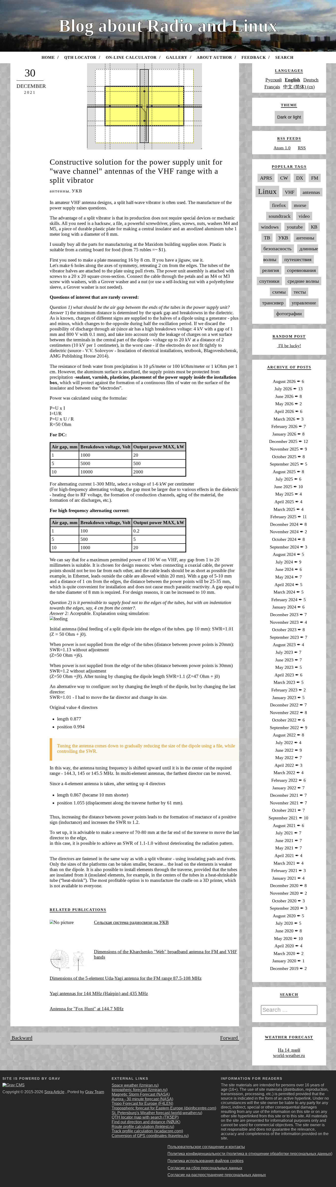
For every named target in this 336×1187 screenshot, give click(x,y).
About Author (214, 57)
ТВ (267, 237)
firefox (279, 205)
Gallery (176, 57)
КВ (314, 227)
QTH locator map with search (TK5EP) (145, 1117)
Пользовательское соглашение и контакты (206, 1147)
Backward (21, 1038)
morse (300, 205)
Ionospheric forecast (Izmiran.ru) (140, 1090)
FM (314, 178)
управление (304, 302)
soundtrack (279, 216)
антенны (59, 190)
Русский (273, 79)
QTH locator (80, 57)
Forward (229, 1038)
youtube (295, 227)
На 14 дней (289, 1050)
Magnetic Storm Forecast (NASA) (141, 1094)
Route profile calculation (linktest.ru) (143, 1127)
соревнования (301, 270)
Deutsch (311, 79)
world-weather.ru (289, 1055)
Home (48, 57)
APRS (266, 178)
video (304, 216)
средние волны (303, 281)
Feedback (254, 57)
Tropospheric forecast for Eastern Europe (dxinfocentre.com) (164, 1108)
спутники (269, 281)
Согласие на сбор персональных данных (205, 1168)
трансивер (273, 302)
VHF (289, 192)
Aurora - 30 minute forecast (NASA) (142, 1099)
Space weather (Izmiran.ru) (135, 1085)
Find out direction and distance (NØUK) (146, 1122)
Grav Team (94, 1092)
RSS (302, 147)
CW (284, 178)
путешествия (297, 259)
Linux (267, 191)
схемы (279, 292)
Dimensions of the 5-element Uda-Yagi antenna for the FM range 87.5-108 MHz (125, 978)
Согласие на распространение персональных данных (217, 1175)
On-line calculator (131, 57)
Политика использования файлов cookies (206, 1161)
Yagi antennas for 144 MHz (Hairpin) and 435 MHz (99, 993)
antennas (311, 192)
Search (284, 57)
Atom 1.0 (282, 147)
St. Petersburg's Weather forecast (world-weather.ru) (157, 1113)
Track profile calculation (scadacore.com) (147, 1131)
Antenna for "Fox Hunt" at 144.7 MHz (86, 1008)
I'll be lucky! (289, 345)
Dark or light (289, 117)
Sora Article (54, 1092)
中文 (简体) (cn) (299, 86)
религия (270, 270)
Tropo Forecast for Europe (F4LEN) (142, 1103)
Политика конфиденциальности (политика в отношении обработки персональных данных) (250, 1154)
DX (299, 178)
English (292, 79)
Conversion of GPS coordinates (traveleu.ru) (150, 1136)
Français (272, 86)
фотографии (289, 313)
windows (270, 227)
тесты (300, 292)
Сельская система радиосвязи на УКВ (131, 922)
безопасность (277, 248)
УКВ (77, 190)
